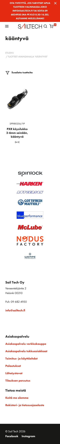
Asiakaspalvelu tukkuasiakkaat (26, 351)
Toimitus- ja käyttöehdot (21, 358)
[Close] (55, 3)
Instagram (28, 436)
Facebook (11, 436)
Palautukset (13, 366)
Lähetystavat (13, 373)
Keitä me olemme (16, 398)
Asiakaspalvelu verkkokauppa (25, 344)
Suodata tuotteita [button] (22, 72)
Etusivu (9, 52)
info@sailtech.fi (15, 310)
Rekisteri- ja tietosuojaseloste (24, 405)
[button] (7, 26)
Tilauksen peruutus (17, 381)
